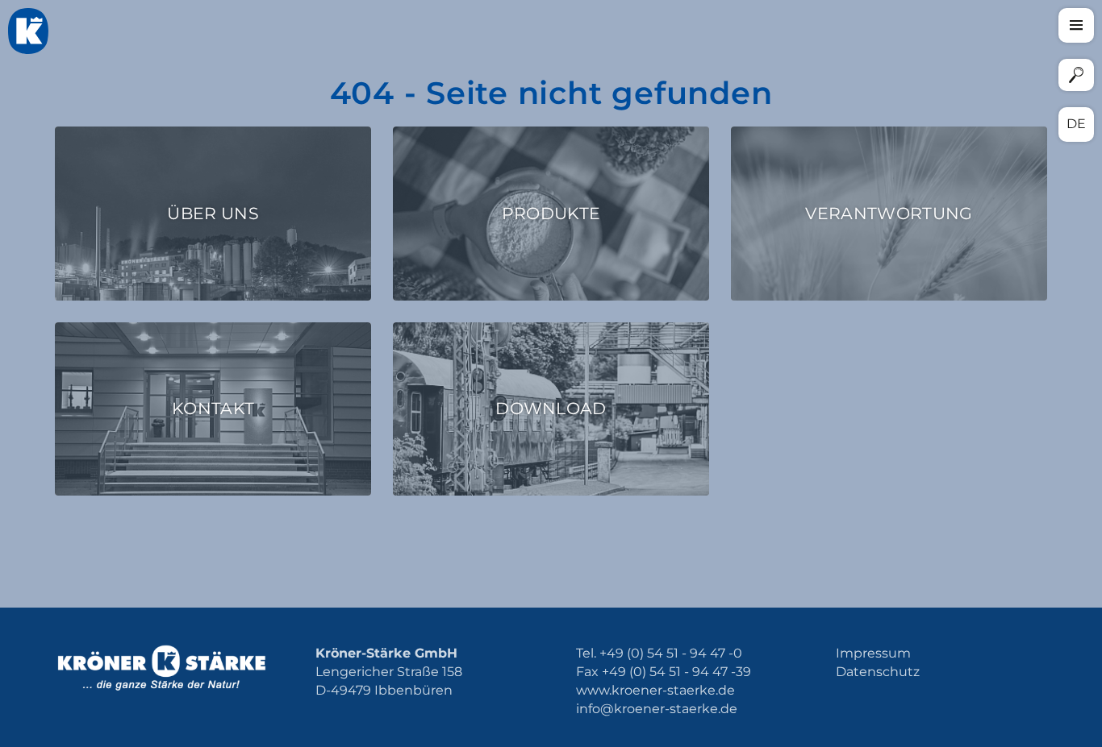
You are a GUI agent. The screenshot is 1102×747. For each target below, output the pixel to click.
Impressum (873, 653)
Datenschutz (878, 671)
